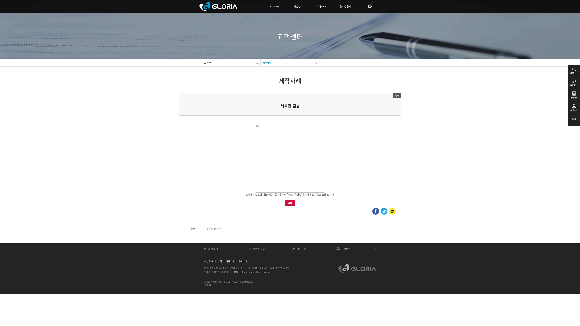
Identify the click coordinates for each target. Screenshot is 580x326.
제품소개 (321, 6)
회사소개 (274, 6)
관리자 (208, 285)
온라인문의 (345, 6)
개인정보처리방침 (213, 261)
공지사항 (243, 261)
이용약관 (230, 261)
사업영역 (298, 6)
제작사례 (267, 62)
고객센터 (368, 6)
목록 (397, 95)
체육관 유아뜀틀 (214, 228)
